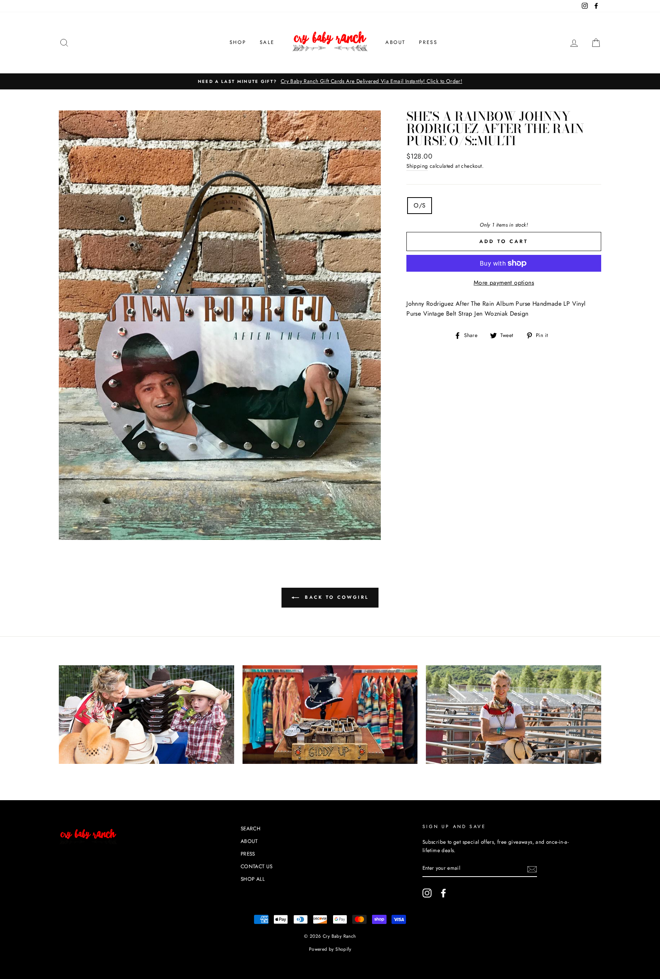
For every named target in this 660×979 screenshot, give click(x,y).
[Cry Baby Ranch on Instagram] (427, 893)
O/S (419, 205)
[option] (330, 81)
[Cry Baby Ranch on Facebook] (443, 893)
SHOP (238, 42)
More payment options (504, 282)
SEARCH (250, 828)
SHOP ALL (253, 879)
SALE (267, 42)
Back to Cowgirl (335, 597)
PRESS (428, 42)
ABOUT (395, 42)
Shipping (417, 166)
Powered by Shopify (330, 949)
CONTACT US (257, 866)
